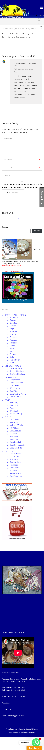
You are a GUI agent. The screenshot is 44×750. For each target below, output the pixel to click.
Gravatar (21, 98)
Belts (12, 357)
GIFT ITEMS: (9, 451)
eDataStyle (29, 732)
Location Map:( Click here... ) (13, 632)
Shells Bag (14, 402)
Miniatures (14, 465)
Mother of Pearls (16, 425)
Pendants (13, 340)
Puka (11, 351)
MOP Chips (14, 428)
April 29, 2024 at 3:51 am (23, 69)
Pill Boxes (13, 471)
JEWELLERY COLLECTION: (15, 315)
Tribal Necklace (16, 368)
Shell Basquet (15, 431)
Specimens (14, 437)
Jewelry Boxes (15, 462)
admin (33, 28)
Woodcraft (14, 411)
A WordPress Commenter (25, 63)
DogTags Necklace (17, 374)
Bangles (13, 320)
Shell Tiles (14, 391)
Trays (12, 408)
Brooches (13, 331)
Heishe (12, 346)
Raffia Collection (16, 473)
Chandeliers (14, 385)
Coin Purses (14, 456)
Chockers (13, 337)
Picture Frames (15, 397)
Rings (12, 329)
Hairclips (13, 343)
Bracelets (13, 323)
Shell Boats (14, 468)
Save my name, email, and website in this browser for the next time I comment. (21, 185)
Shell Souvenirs (16, 476)
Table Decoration (16, 383)
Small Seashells (16, 448)
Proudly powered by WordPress (18, 729)
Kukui (12, 363)
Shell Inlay (14, 439)
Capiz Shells (15, 419)
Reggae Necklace (17, 371)
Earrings (13, 326)
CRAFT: (8, 400)
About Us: (6, 703)
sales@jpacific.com (17, 716)
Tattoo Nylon (15, 360)
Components (15, 354)
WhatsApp (25, 743)
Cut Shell (13, 434)
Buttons (13, 334)
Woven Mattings (16, 414)
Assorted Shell (15, 442)
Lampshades (15, 380)
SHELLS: (8, 417)
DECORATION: (10, 378)
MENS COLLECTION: (13, 366)
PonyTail (13, 349)
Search (5, 227)
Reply (16, 72)
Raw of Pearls (15, 422)
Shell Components (17, 445)
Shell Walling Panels (18, 394)
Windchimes (15, 388)
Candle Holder (15, 454)
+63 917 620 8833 (20, 696)
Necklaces (14, 317)
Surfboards (14, 405)
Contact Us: (6, 709)
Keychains (14, 459)
